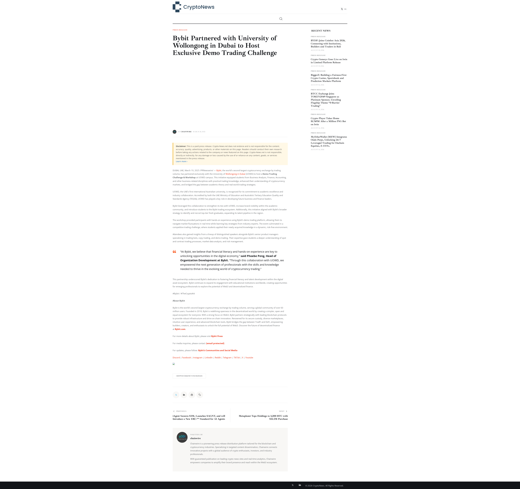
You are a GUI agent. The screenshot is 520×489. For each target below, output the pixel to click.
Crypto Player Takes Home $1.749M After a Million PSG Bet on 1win (328, 121)
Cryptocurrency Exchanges (189, 376)
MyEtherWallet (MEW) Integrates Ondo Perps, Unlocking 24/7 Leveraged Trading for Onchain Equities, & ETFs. (329, 141)
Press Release (180, 30)
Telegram (227, 357)
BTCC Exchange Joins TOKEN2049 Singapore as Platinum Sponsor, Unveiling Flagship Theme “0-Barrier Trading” (326, 99)
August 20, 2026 (317, 50)
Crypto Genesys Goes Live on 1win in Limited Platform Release (329, 61)
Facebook (186, 357)
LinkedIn (209, 357)
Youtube (249, 357)
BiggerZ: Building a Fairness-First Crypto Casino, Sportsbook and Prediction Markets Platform (329, 78)
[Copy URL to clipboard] (199, 394)
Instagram (197, 357)
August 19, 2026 (317, 66)
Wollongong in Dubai (235, 174)
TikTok (237, 357)
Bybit (218, 170)
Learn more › (181, 161)
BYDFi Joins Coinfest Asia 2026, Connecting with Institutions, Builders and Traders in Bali (328, 43)
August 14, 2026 (317, 110)
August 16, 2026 (317, 85)
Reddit (218, 357)
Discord (176, 357)
